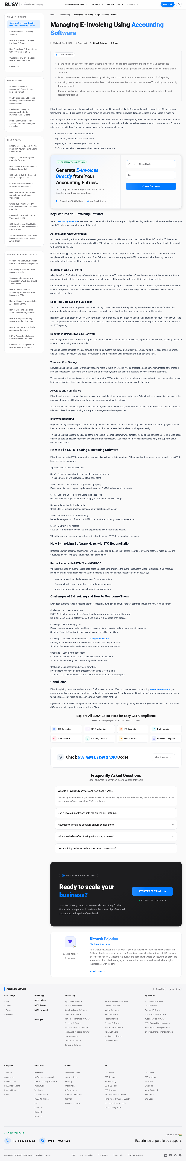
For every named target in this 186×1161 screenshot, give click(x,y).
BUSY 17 (38, 1108)
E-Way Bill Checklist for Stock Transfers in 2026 (22, 216)
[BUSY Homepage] (24, 4)
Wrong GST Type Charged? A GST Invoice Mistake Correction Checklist (23, 206)
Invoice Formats (41, 1094)
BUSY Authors (71, 1090)
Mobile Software (112, 1010)
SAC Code (149, 1099)
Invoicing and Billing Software (157, 1027)
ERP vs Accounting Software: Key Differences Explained (21, 337)
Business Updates (72, 1103)
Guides (68, 1065)
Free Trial (167, 4)
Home (53, 15)
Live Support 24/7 (15, 1133)
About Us (8, 1073)
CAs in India (70, 1086)
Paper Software (111, 1019)
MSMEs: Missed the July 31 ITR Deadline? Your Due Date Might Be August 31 (23, 149)
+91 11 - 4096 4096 (59, 1140)
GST (119, 4)
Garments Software (73, 1045)
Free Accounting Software (45, 1081)
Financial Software (153, 1010)
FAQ (36, 1103)
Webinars (38, 1090)
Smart (8, 1006)
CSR (73, 1155)
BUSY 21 (38, 1116)
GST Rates (149, 1073)
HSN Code (149, 1094)
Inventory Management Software (159, 1032)
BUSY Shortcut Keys (73, 1094)
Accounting (65, 15)
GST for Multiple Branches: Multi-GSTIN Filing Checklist (21, 185)
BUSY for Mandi (41, 1010)
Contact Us (9, 1077)
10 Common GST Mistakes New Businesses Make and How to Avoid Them (23, 238)
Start (8, 1001)
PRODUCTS (96, 4)
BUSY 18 (38, 1112)
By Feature (150, 995)
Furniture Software (73, 1041)
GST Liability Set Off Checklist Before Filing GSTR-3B (22, 176)
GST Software (151, 1006)
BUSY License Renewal (44, 1077)
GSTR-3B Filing (111, 1086)
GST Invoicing (150, 1077)
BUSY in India (10, 1081)
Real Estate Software (114, 1027)
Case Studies (39, 1086)
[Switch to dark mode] (179, 4)
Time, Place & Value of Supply (117, 1099)
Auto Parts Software (73, 1006)
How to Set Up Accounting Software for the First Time (21, 319)
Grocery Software (112, 1006)
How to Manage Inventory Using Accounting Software (23, 302)
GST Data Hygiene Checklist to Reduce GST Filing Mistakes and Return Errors (23, 227)
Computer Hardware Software (77, 1019)
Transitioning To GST (113, 1108)
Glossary (68, 1081)
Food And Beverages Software (77, 1032)
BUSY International (12, 1086)
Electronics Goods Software (76, 1027)
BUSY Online (40, 1000)
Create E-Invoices (151, 186)
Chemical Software (73, 1014)
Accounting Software (16, 989)
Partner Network (11, 1090)
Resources (39, 1065)
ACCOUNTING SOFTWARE (75, 4)
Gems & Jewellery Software (116, 1001)
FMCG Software (71, 1036)
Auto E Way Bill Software (155, 1014)
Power (8, 1010)
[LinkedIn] (165, 1155)
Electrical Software (73, 1023)
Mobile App (39, 995)
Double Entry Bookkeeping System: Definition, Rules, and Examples (22, 123)
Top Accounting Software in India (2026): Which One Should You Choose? (23, 281)
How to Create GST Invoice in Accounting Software (22, 328)
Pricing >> (38, 1020)
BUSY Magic (10, 995)
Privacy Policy (118, 1155)
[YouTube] (170, 1155)
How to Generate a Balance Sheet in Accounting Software (22, 311)
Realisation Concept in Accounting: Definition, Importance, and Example (20, 112)
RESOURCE (131, 4)
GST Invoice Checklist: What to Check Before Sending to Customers (22, 195)
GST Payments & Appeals (115, 1094)
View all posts (96, 971)
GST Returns (110, 1077)
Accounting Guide (72, 1073)
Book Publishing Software (76, 1010)
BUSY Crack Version (135, 1155)
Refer (6, 1094)
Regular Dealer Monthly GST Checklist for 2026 (21, 158)
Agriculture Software (73, 1001)
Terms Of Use (103, 1155)
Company (8, 1065)
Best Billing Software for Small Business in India (22, 270)
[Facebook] (175, 1155)
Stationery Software (113, 1036)
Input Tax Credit (151, 1090)
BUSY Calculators (41, 1099)
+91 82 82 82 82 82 (24, 1140)
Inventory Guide (71, 1077)
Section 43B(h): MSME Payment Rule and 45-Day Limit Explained (23, 262)
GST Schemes (110, 1090)
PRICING (110, 4)
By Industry (70, 995)
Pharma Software (112, 1023)
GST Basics (109, 1073)
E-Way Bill (149, 1086)
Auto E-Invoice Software (155, 1019)
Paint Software (111, 1014)
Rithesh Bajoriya (100, 43)
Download (38, 1073)
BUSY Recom (40, 1005)
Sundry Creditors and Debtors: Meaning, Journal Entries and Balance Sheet (22, 100)
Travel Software (111, 1041)
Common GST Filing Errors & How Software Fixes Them (21, 346)
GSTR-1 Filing (110, 1081)
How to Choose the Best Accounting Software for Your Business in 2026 (22, 292)
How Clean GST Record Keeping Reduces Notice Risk (23, 167)
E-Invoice (149, 1081)
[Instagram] (180, 1155)
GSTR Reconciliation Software (157, 1023)
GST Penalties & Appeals (115, 1103)
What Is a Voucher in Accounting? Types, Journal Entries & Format (21, 89)
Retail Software (111, 1032)
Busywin (68, 1099)
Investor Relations (86, 1155)
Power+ (9, 1014)
